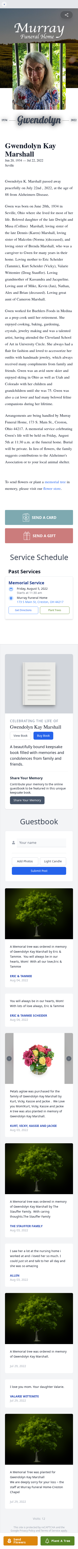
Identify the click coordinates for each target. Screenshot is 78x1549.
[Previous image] (9, 1058)
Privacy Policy (27, 1530)
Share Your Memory (27, 800)
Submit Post (39, 871)
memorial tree (55, 481)
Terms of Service (50, 1530)
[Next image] (68, 1058)
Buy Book (43, 736)
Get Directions (23, 610)
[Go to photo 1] (38, 1081)
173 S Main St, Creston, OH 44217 (40, 602)
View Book (20, 736)
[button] (39, 913)
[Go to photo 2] (40, 1081)
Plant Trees (54, 610)
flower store (52, 488)
